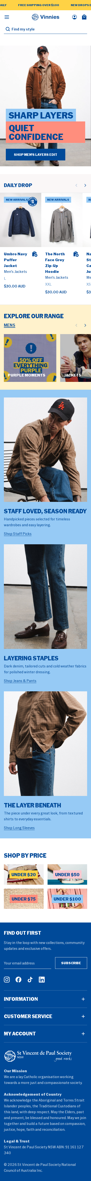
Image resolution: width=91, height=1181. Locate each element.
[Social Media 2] (18, 980)
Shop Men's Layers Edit (35, 154)
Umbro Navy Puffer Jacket (15, 259)
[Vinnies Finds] (45, 17)
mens (9, 325)
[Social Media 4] (42, 980)
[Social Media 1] (7, 980)
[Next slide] (85, 185)
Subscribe (71, 963)
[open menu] (7, 17)
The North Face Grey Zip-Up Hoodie (55, 262)
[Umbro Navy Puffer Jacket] (20, 220)
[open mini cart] (84, 17)
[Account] (74, 17)
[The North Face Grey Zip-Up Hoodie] (62, 220)
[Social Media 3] (30, 980)
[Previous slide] (76, 185)
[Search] (7, 29)
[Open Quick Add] (34, 254)
